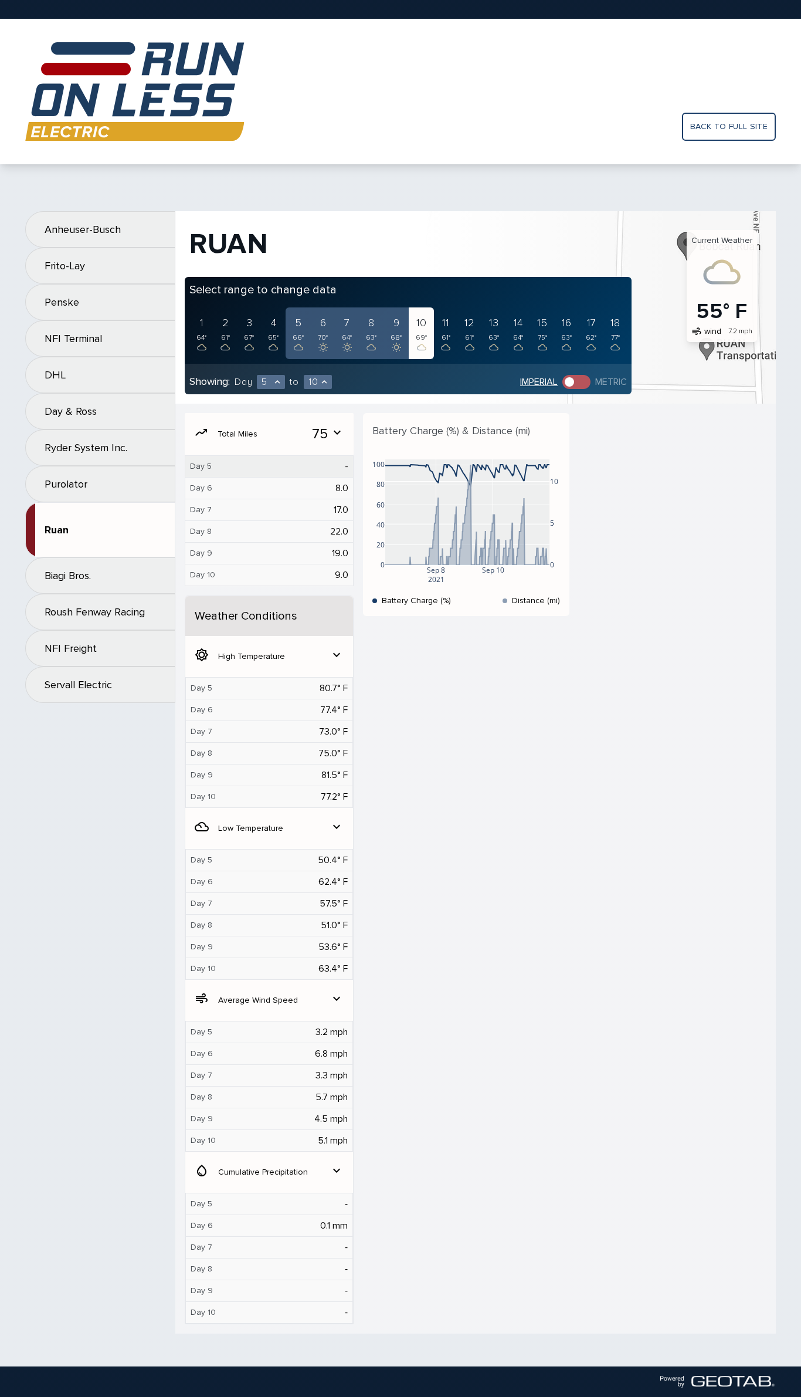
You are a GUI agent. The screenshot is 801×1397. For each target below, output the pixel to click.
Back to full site (729, 126)
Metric (611, 382)
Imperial (539, 382)
